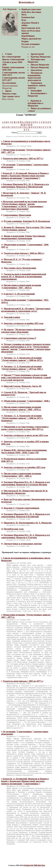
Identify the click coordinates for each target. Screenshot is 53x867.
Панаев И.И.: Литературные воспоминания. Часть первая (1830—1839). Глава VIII (24, 451)
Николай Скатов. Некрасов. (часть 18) (22, 386)
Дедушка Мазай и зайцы (30, 24)
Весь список (8, 99)
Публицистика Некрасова (36, 60)
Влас (23, 20)
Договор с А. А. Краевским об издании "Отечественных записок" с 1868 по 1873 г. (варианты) (22, 418)
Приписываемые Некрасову (10, 87)
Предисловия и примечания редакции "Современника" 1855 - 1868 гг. (21, 474)
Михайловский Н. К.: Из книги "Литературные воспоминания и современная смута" (25, 309)
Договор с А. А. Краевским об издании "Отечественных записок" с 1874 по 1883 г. (22, 367)
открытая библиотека (34, 865)
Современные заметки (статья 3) (20, 338)
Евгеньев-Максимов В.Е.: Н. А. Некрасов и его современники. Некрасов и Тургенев (25, 536)
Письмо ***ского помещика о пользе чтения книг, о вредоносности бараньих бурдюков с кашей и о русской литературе (26, 377)
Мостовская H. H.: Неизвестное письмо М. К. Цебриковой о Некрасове (24, 492)
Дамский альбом (12, 317)
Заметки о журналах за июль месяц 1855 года (26, 435)
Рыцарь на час (28, 47)
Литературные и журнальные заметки (23, 543)
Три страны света (11, 96)
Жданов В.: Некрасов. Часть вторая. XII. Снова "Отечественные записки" (26, 228)
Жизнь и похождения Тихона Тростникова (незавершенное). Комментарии (23, 237)
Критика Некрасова (40, 57)
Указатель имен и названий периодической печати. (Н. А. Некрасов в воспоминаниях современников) (23, 276)
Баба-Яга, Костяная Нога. (31, 13)
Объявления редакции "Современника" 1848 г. (27, 401)
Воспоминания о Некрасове (37, 94)
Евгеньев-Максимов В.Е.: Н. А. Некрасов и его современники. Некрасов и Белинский (25, 515)
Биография (36, 90)
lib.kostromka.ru (26, 2)
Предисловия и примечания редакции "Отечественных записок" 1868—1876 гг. (21, 408)
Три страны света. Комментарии (20, 268)
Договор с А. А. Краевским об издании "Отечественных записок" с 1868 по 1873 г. (22, 359)
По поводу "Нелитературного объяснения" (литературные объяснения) (23, 330)
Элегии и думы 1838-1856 (12, 63)
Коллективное (9, 83)
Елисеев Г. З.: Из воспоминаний (19, 294)
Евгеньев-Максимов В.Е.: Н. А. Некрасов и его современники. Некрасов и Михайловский (25, 185)
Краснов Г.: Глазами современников (21, 508)
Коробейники (28, 36)
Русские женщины (30, 44)
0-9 (3, 127)
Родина (25, 41)
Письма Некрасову (40, 67)
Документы (36, 70)
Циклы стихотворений (13, 59)
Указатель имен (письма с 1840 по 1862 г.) (24, 253)
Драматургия (37, 54)
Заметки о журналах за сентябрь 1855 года (24, 467)
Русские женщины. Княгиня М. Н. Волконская (27, 221)
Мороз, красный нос (31, 38)
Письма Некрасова (40, 64)
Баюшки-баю (28, 17)
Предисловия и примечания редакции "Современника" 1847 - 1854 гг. (21, 286)
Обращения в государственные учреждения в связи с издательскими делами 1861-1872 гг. (25, 428)
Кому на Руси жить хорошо (30, 32)
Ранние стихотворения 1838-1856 (13, 68)
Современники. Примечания (17, 215)
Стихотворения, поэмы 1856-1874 (13, 73)
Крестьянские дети (30, 28)
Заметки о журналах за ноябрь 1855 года (23, 323)
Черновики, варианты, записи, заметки (37, 85)
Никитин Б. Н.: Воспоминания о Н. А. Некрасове (28, 523)
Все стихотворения (11, 57)
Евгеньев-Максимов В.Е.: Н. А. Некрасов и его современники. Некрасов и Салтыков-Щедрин (25, 483)
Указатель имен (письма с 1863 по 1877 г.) (23, 158)
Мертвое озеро (9, 93)
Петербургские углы (14, 529)
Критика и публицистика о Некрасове (35, 103)
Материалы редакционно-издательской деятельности (35, 76)
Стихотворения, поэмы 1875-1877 (13, 79)
